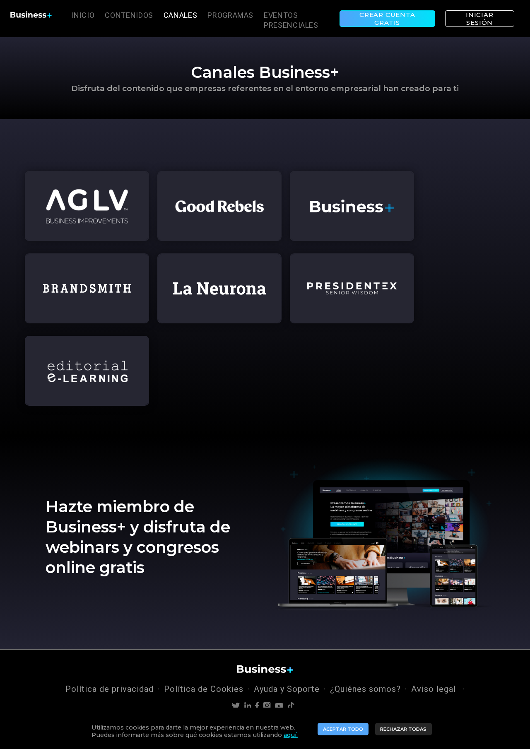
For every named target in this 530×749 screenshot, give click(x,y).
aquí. (291, 735)
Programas (230, 15)
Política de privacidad (109, 689)
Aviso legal (434, 689)
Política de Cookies (203, 689)
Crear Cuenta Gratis (387, 18)
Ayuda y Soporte (287, 689)
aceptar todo (343, 729)
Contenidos (129, 15)
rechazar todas (403, 729)
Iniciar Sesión (480, 18)
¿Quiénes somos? (365, 689)
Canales (180, 15)
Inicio (83, 15)
